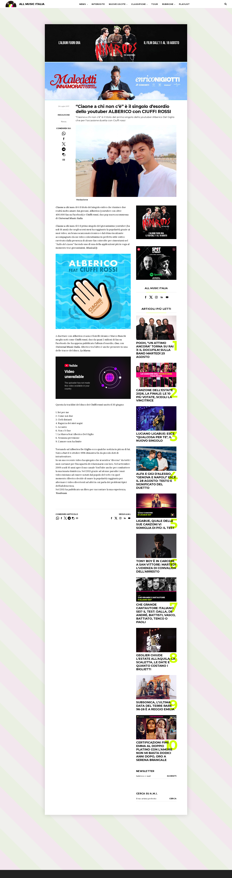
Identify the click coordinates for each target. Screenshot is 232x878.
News (82, 4)
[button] (64, 154)
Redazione (64, 115)
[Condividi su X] (64, 144)
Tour (154, 4)
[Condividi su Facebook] (64, 139)
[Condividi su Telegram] (64, 149)
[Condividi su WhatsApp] (64, 133)
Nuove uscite (117, 4)
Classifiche (138, 4)
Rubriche (167, 4)
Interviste (98, 4)
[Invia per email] (64, 160)
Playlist (184, 4)
